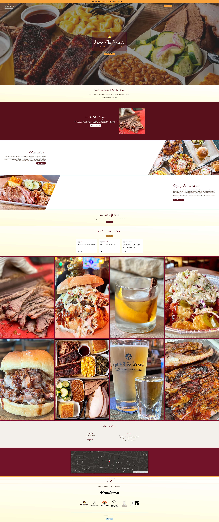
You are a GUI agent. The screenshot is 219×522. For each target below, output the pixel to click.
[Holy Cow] (115, 503)
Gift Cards (197, 6)
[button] (175, 6)
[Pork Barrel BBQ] (125, 503)
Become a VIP (204, 6)
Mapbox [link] (135, 472)
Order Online (168, 6)
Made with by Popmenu (58, 478)
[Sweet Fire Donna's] (84, 503)
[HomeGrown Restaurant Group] (109, 493)
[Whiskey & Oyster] (94, 503)
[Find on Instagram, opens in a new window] (89, 441)
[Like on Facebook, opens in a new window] (91, 441)
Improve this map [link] (145, 472)
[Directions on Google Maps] (109, 462)
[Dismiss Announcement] (216, 1)
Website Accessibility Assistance (109, 515)
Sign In (211, 6)
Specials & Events (189, 6)
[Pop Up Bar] (135, 503)
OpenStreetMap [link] (139, 472)
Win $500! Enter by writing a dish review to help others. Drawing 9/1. (107, 1)
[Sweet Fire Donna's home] (9, 6)
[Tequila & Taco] (104, 503)
